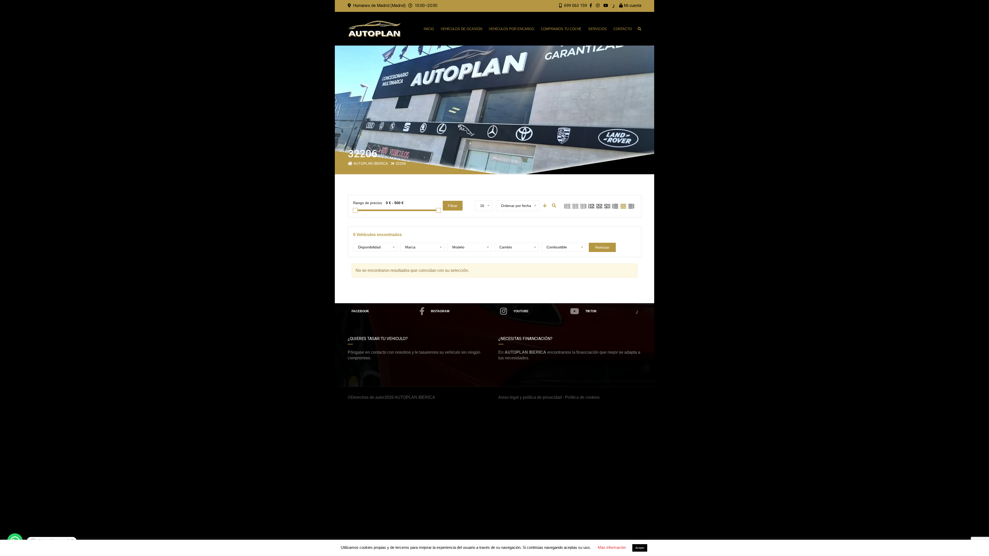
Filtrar (452, 206)
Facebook (360, 311)
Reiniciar (602, 247)
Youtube (520, 311)
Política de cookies (582, 397)
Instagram (440, 311)
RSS (611, 311)
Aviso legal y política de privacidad (530, 397)
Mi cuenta (632, 5)
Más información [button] (612, 547)
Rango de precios (367, 203)
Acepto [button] (639, 547)
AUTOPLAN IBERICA (415, 397)
